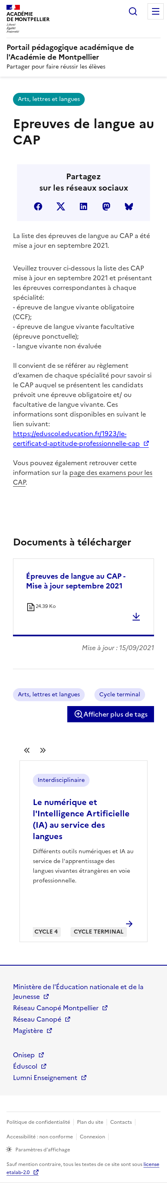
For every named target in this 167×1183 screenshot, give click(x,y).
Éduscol (25, 1066)
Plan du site (90, 1122)
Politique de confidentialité (38, 1122)
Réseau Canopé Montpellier (55, 1008)
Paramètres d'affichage (42, 1149)
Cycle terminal (119, 694)
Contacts (121, 1122)
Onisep (24, 1055)
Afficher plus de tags (116, 714)
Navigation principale (156, 11)
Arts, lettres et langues (49, 99)
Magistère (28, 1030)
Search (133, 11)
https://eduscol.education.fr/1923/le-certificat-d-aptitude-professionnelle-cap (76, 438)
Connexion (92, 1136)
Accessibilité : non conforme (39, 1136)
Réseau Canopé (37, 1019)
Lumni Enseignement (45, 1077)
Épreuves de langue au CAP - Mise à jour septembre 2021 (75, 581)
